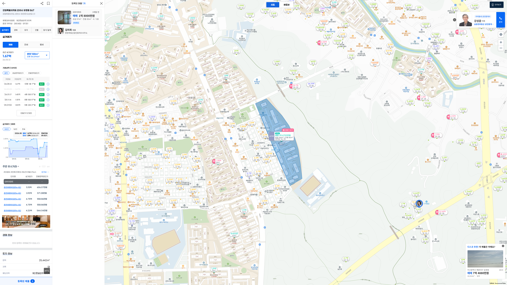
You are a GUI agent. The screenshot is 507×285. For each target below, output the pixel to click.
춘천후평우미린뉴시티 (12, 187)
